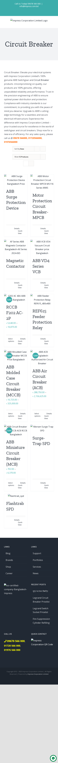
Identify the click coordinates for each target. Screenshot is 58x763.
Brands (9, 560)
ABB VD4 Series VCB (41, 266)
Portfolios (38, 560)
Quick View (20, 232)
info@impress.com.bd (29, 6)
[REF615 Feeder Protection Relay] (42, 300)
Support (37, 553)
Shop (8, 566)
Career (9, 573)
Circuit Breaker (41, 80)
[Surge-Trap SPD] (42, 429)
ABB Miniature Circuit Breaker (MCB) (15, 453)
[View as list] (31, 163)
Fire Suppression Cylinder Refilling (41, 620)
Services (37, 566)
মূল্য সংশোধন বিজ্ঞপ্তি (40, 591)
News (35, 573)
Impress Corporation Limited (38, 674)
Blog (8, 553)
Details (16, 228)
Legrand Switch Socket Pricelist (40, 610)
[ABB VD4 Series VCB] (42, 247)
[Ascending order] (43, 149)
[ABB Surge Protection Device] (16, 180)
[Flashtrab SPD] (16, 496)
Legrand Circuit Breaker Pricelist (41, 599)
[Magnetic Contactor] (16, 247)
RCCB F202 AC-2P (14, 312)
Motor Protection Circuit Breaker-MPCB (42, 206)
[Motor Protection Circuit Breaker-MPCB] (42, 182)
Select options (11, 340)
